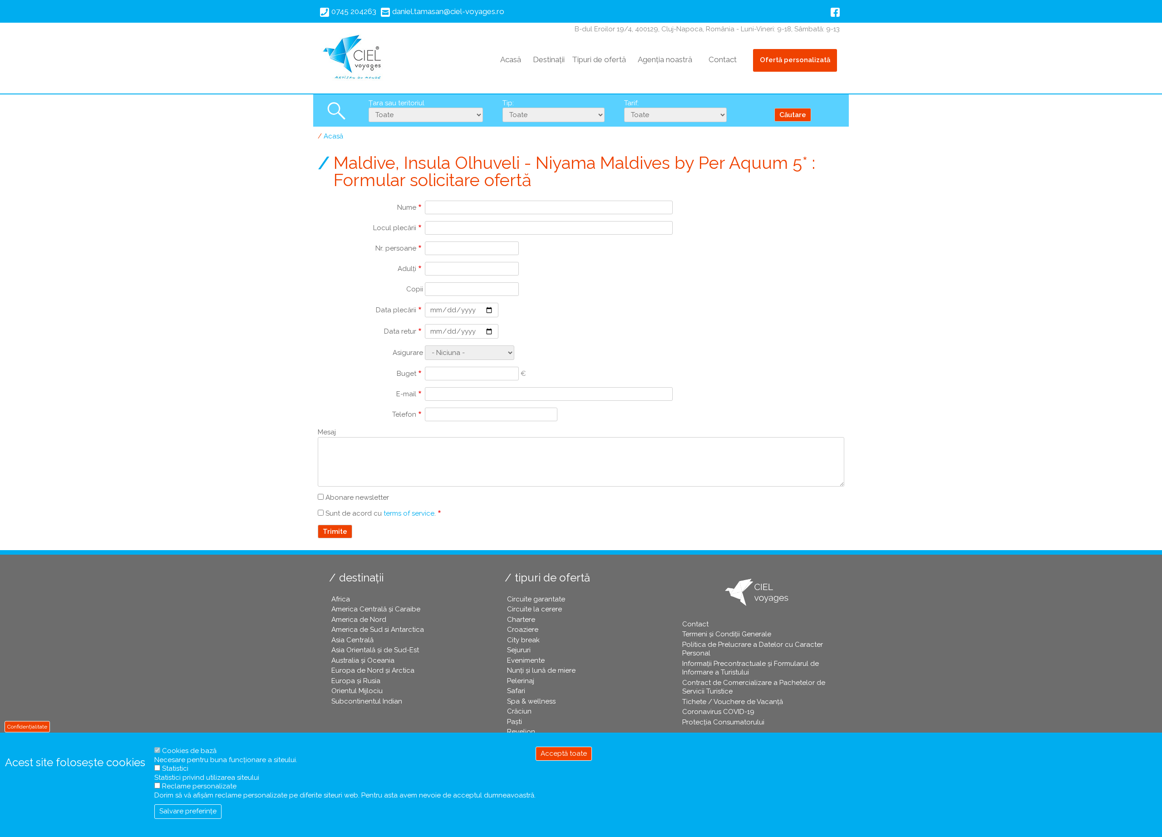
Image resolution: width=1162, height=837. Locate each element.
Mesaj (327, 432)
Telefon (404, 414)
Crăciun (519, 711)
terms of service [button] (409, 513)
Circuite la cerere (534, 609)
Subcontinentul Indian (366, 701)
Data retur (400, 331)
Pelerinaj (520, 681)
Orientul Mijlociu (357, 691)
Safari (516, 691)
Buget (406, 373)
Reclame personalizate (199, 786)
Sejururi (519, 650)
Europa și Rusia (355, 681)
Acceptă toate (564, 753)
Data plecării (396, 310)
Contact (723, 59)
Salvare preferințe (188, 811)
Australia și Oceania (362, 660)
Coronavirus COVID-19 (718, 712)
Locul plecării (394, 228)
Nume (406, 207)
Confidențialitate (27, 726)
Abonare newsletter (357, 497)
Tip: (508, 103)
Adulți (407, 269)
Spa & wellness (531, 701)
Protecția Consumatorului (723, 722)
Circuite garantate (536, 599)
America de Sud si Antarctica (377, 629)
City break (523, 640)
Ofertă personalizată (795, 60)
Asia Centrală (352, 640)
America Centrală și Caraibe (375, 609)
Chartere (521, 619)
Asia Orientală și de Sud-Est (375, 650)
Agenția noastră (665, 59)
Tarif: (631, 103)
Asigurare (408, 353)
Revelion (521, 732)
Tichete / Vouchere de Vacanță (732, 702)
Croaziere (522, 629)
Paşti (514, 722)
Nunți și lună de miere (541, 670)
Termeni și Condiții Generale (726, 634)
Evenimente (526, 660)
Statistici (175, 768)
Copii (414, 289)
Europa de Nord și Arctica (372, 670)
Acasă (510, 59)
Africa (340, 599)
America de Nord (358, 619)
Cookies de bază (189, 751)
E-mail (406, 394)
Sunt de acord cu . (380, 513)
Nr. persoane (395, 248)
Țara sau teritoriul (396, 103)
